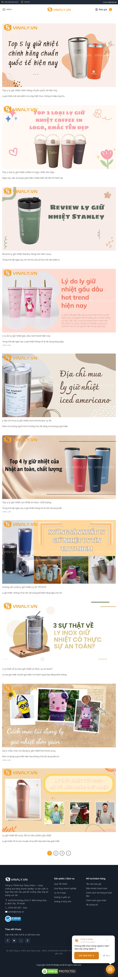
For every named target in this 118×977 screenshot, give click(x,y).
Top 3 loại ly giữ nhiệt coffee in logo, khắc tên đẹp (28, 172)
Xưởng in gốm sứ (62, 897)
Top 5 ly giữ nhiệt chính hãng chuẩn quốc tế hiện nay (29, 90)
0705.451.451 (112, 2)
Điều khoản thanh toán (96, 888)
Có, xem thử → (86, 955)
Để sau (106, 955)
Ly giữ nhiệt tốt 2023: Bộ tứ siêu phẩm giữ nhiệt (26, 835)
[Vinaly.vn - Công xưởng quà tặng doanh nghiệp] (59, 9)
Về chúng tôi (92, 904)
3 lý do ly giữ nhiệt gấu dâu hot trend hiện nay (26, 336)
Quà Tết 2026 (60, 884)
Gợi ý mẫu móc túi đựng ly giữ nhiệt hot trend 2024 (29, 750)
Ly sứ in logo (60, 892)
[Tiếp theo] (68, 853)
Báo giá (105, 9)
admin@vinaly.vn (16, 911)
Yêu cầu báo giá (93, 884)
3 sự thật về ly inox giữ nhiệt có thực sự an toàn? (27, 669)
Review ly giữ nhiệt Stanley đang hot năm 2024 (26, 254)
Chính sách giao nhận (96, 900)
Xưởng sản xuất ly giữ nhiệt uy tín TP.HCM (24, 587)
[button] (7, 9)
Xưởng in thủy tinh (62, 901)
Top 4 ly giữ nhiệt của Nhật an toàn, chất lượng (26, 502)
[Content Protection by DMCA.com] (59, 971)
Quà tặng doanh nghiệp (65, 888)
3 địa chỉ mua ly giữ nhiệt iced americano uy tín (27, 420)
